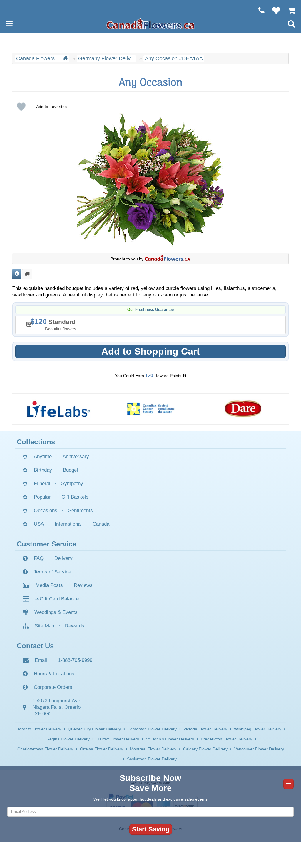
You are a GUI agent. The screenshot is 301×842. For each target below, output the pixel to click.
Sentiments (80, 510)
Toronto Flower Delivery (39, 729)
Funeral (42, 483)
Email (41, 660)
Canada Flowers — (39, 58)
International (68, 524)
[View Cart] (288, 10)
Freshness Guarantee (154, 310)
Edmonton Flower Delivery (152, 729)
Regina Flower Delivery (68, 739)
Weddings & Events (56, 612)
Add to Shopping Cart (150, 351)
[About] (16, 274)
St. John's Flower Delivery (170, 739)
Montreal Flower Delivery (153, 749)
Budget (70, 470)
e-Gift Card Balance (57, 599)
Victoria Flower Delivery (205, 729)
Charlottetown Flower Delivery (45, 749)
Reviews (83, 585)
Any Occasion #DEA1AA (174, 58)
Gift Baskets (75, 497)
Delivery (63, 558)
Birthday (43, 470)
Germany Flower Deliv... (106, 58)
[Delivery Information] (27, 274)
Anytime (43, 456)
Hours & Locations (54, 673)
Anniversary (76, 456)
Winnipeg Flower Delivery (257, 729)
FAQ (39, 558)
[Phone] (258, 10)
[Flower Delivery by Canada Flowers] (150, 23)
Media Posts (49, 585)
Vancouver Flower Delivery (259, 749)
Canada (101, 524)
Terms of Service (52, 572)
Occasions (45, 510)
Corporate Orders (53, 687)
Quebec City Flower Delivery (94, 729)
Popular (42, 497)
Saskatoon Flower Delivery (152, 759)
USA (39, 524)
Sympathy (72, 483)
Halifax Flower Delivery (117, 739)
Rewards (74, 626)
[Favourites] (273, 10)
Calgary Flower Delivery (205, 749)
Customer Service (46, 544)
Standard (56, 324)
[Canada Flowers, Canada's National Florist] (167, 259)
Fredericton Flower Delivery (226, 739)
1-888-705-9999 (75, 660)
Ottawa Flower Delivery (101, 749)
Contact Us (35, 646)
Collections (36, 442)
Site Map (44, 626)
